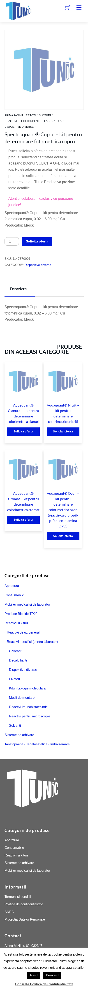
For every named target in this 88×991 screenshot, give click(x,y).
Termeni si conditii (18, 897)
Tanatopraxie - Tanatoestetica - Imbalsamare (37, 744)
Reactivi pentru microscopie (29, 716)
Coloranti (15, 651)
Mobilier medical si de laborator (27, 604)
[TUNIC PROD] (18, 10)
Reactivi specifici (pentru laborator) (33, 121)
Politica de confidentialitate (24, 904)
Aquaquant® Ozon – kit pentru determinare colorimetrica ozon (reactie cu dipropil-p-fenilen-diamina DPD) (63, 509)
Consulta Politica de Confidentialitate (44, 984)
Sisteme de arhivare (19, 735)
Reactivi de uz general (23, 632)
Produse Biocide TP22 (21, 614)
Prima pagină (14, 115)
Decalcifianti (18, 660)
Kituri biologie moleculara (27, 688)
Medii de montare (22, 697)
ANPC (9, 912)
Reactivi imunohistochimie (28, 707)
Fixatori (14, 679)
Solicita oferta (37, 241)
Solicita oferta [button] (23, 431)
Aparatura (12, 586)
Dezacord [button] (52, 975)
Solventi (15, 725)
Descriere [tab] (18, 289)
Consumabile (14, 595)
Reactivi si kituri (38, 115)
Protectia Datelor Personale (25, 919)
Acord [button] (33, 975)
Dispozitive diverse (19, 126)
